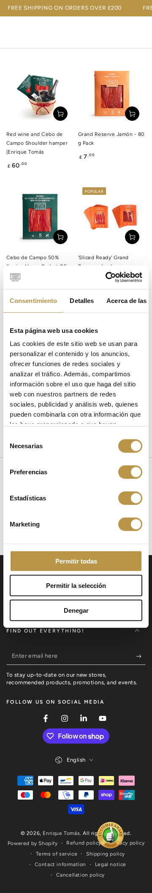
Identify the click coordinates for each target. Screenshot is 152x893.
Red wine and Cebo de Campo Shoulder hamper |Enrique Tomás (37, 143)
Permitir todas (76, 560)
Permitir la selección (76, 585)
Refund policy (83, 843)
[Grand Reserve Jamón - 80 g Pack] (112, 93)
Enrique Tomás (61, 833)
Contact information (60, 864)
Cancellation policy (80, 875)
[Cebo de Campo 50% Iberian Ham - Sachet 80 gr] (40, 216)
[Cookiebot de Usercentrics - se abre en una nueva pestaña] (107, 277)
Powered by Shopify (33, 843)
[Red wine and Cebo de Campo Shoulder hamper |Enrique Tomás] (40, 93)
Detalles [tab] (82, 300)
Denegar (76, 610)
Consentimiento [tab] (33, 300)
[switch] (130, 471)
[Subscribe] (141, 656)
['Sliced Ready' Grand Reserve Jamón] (112, 216)
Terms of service (57, 854)
